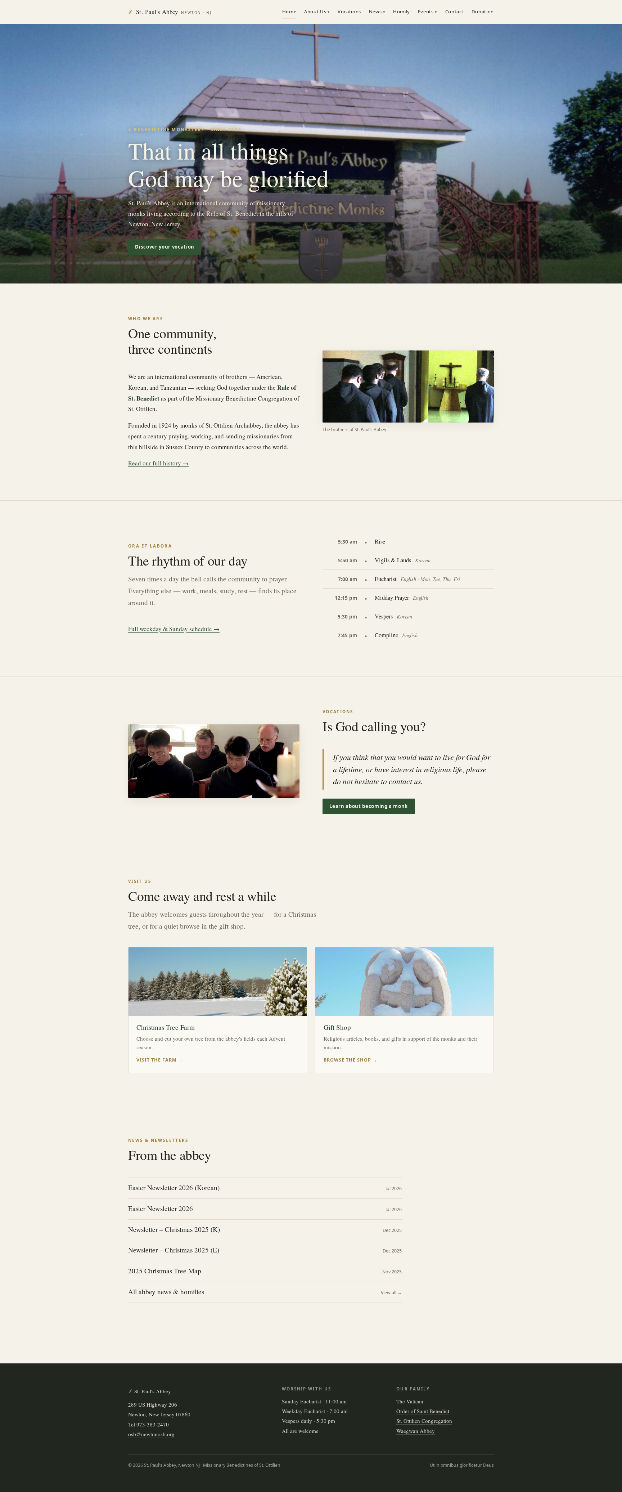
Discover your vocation (164, 247)
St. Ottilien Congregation (424, 1420)
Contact (454, 11)
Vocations (349, 11)
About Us (315, 11)
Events (426, 11)
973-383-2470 (152, 1424)
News (375, 11)
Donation (483, 11)
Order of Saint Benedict (422, 1411)
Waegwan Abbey (415, 1430)
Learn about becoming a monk (368, 806)
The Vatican (409, 1401)
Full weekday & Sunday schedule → (174, 629)
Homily (401, 11)
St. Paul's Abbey (170, 12)
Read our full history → (158, 463)
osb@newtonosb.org (151, 1434)
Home (289, 11)
